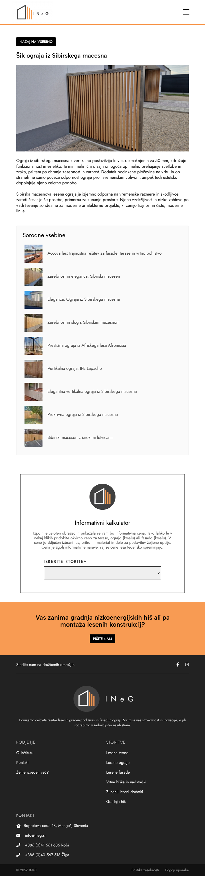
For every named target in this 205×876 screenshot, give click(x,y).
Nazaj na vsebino (36, 41)
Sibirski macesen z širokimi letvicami (80, 437)
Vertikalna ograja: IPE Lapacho (75, 368)
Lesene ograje (118, 762)
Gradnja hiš (116, 801)
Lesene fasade (118, 772)
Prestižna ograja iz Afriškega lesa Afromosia (87, 345)
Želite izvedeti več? (32, 772)
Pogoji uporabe (177, 869)
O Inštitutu (24, 753)
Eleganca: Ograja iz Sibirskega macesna (84, 299)
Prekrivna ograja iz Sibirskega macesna (83, 414)
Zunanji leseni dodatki (124, 792)
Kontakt (22, 762)
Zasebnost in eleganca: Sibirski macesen (84, 276)
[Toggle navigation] (186, 12)
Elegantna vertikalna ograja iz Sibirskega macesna (92, 391)
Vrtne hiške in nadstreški (126, 782)
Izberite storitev (65, 561)
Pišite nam (102, 638)
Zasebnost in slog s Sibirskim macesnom (84, 322)
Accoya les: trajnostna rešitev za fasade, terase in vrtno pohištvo (105, 253)
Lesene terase (117, 753)
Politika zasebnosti (145, 869)
